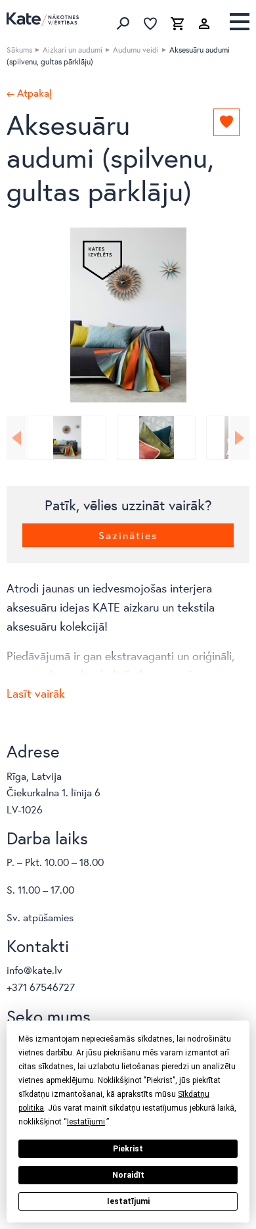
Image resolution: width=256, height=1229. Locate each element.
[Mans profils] (204, 23)
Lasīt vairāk (36, 693)
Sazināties (128, 535)
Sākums (19, 50)
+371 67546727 (41, 987)
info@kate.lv (34, 969)
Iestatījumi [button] (86, 1121)
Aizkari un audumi (72, 50)
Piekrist (128, 1148)
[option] (128, 315)
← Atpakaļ (29, 92)
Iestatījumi (128, 1201)
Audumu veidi (136, 50)
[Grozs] (177, 23)
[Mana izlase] (150, 23)
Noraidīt (128, 1175)
